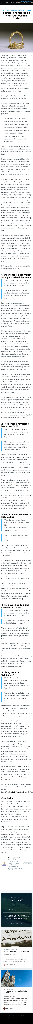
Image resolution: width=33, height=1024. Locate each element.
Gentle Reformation (14, 1016)
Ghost (26, 1018)
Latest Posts (8, 1018)
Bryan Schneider (26, 10)
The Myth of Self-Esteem (16, 910)
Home (6, 2)
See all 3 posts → (16, 923)
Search (25, 2)
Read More (27, 863)
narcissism (16, 10)
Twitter (22, 1018)
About (12, 2)
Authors (18, 2)
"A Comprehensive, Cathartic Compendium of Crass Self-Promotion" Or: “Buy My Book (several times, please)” (16, 916)
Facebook (15, 1018)
